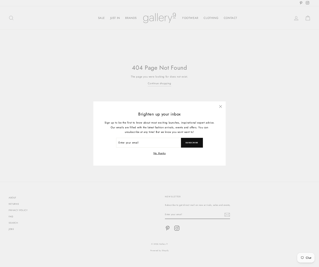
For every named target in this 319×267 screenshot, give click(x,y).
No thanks (159, 153)
